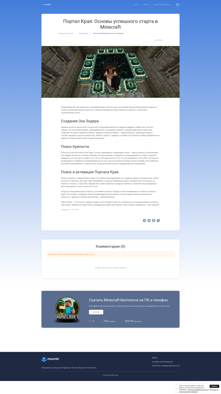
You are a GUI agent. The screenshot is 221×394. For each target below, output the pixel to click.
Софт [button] (135, 5)
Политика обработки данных (198, 390)
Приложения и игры (66, 33)
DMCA (154, 358)
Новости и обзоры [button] (162, 5)
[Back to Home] (46, 4)
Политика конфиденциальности (166, 366)
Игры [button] (145, 5)
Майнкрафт (83, 33)
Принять (214, 386)
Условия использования (162, 362)
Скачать (96, 312)
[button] (177, 5)
